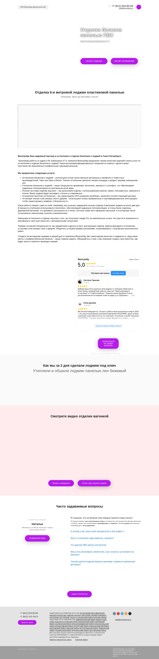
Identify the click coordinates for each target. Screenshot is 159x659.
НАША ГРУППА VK (79, 594)
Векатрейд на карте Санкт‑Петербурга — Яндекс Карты (105, 353)
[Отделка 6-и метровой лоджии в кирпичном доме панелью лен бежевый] (38, 381)
